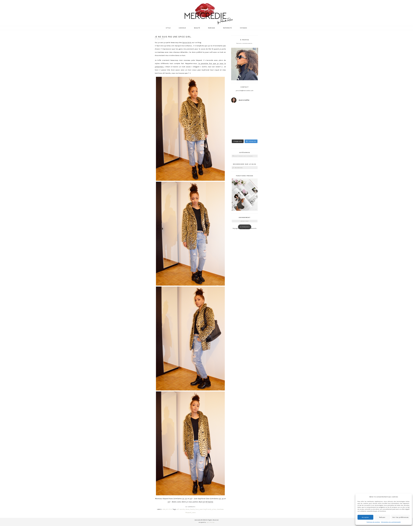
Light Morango (210, 522)
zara (194, 512)
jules (214, 509)
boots (192, 509)
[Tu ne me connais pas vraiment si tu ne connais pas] (237, 125)
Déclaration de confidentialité (391, 522)
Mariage (211, 28)
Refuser (382, 517)
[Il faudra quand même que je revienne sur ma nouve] (251, 125)
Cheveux (182, 28)
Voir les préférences (400, 517)
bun (197, 509)
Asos (187, 509)
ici (183, 499)
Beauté (197, 28)
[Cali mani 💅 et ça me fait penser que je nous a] (251, 134)
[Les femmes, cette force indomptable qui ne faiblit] (251, 109)
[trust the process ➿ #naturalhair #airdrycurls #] (237, 109)
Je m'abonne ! (244, 227)
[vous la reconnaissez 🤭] (251, 117)
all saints (181, 509)
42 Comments (190, 506)
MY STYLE (169, 509)
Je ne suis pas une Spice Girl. (173, 36)
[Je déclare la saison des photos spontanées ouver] (237, 134)
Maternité (227, 28)
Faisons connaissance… (244, 43)
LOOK (163, 509)
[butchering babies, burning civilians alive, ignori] (237, 117)
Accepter (365, 517)
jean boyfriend (205, 509)
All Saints (209, 502)
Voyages (243, 28)
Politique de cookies (373, 522)
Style (168, 28)
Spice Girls (186, 42)
